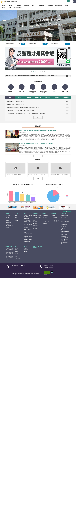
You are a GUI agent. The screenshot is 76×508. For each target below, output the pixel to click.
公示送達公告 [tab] (66, 97)
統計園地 (3, 7)
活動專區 (38, 126)
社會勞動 (35, 221)
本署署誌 (7, 227)
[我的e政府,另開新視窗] (52, 272)
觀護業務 (7, 224)
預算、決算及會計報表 (64, 220)
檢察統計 (26, 248)
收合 (66, 211)
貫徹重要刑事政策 (9, 225)
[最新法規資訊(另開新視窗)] (12, 207)
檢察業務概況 (8, 222)
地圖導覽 (16, 215)
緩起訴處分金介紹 (9, 248)
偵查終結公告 (63, 226)
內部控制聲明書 (64, 224)
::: (0, 9)
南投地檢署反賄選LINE (31, 71)
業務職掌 (53, 215)
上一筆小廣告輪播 (7, 207)
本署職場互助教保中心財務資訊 (64, 240)
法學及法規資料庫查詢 (46, 220)
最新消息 (16, 248)
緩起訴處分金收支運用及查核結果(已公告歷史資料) (10, 257)
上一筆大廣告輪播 (6, 58)
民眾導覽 (11, 5)
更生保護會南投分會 (37, 217)
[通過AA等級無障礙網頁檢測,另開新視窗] (47, 272)
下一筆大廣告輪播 (70, 58)
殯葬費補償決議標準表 (28, 234)
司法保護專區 (26, 5)
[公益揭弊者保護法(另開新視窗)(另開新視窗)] (38, 57)
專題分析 (26, 249)
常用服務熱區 (38, 81)
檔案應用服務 (63, 236)
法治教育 (33, 5)
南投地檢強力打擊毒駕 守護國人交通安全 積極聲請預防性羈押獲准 (20, 110)
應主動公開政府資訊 (64, 217)
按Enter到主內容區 (4, 0)
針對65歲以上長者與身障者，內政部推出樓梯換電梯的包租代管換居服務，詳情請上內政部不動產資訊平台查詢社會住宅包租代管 (31, 75)
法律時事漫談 (45, 215)
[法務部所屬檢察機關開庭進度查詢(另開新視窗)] (50, 207)
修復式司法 (35, 223)
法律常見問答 (45, 217)
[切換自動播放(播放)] (69, 48)
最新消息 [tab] (19, 97)
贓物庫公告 (17, 253)
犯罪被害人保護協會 (37, 215)
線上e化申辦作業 (27, 229)
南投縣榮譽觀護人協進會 (37, 220)
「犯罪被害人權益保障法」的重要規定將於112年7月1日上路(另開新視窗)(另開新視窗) (42, 71)
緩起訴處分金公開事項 (9, 254)
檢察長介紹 (8, 215)
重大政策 (62, 229)
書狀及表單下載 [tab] (38, 97)
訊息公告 (16, 249)
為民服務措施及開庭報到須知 (28, 216)
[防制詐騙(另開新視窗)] (25, 207)
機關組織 (7, 220)
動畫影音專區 (45, 223)
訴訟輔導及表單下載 (28, 239)
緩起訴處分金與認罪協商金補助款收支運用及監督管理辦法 (9, 251)
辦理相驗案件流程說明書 (28, 232)
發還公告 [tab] (57, 97)
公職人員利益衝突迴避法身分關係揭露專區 (55, 221)
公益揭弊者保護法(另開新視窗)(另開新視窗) (33, 71)
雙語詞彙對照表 (27, 241)
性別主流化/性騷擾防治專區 (65, 232)
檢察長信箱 (26, 227)
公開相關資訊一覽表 (64, 215)
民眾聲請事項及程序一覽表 (28, 222)
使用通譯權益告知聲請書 (28, 237)
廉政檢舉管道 (54, 217)
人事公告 (16, 251)
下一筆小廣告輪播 (69, 207)
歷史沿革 (7, 217)
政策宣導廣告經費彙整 (64, 243)
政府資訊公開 (49, 5)
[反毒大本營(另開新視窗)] (63, 207)
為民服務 (18, 5)
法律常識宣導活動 (46, 221)
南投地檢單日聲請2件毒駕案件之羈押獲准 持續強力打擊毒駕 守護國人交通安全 (23, 107)
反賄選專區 (35, 225)
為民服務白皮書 (27, 220)
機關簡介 (3, 5)
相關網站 (26, 251)
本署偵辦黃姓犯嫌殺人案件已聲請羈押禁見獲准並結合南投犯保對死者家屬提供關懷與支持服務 (26, 113)
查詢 (74, 1)
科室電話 (16, 220)
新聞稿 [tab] (10, 97)
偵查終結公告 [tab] (47, 97)
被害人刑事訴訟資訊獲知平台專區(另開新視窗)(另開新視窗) (44, 71)
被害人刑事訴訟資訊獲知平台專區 (37, 228)
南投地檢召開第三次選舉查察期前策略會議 (15, 101)
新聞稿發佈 (63, 228)
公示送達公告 (17, 258)
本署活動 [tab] (29, 97)
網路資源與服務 (64, 234)
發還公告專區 (17, 256)
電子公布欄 (66, 5)
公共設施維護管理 (64, 237)
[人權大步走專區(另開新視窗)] (38, 207)
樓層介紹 (16, 217)
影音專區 (38, 159)
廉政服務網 (41, 5)
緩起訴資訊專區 (58, 5)
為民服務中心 (26, 218)
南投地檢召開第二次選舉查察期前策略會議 (15, 104)
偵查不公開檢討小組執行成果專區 (15, 7)
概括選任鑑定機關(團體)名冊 (65, 222)
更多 (49, 28)
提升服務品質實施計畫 (28, 225)
